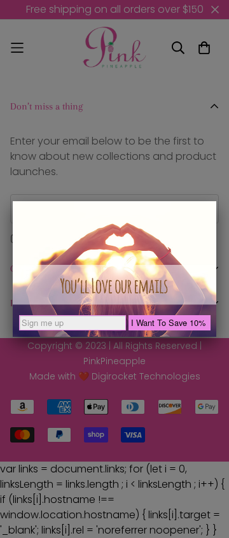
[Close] (216, 201)
